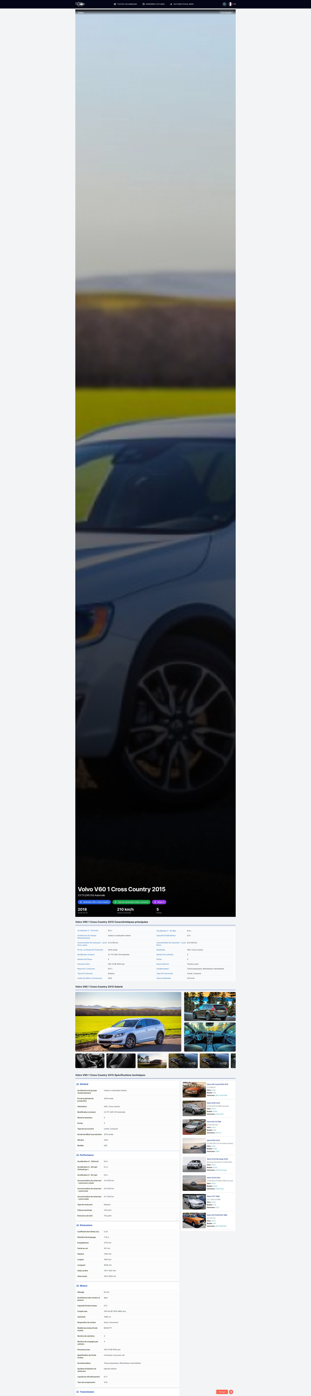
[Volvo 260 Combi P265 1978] (194, 1089)
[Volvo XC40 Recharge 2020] (194, 1164)
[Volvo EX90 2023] (194, 1146)
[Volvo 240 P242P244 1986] (194, 1220)
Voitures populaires (183, 4)
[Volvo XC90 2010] (194, 1108)
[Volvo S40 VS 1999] (194, 1127)
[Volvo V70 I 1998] (194, 1202)
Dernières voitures (155, 4)
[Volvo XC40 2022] (194, 1183)
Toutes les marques (127, 4)
